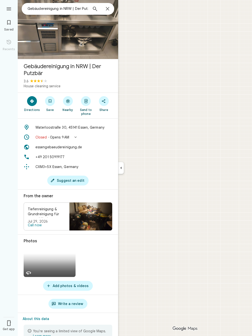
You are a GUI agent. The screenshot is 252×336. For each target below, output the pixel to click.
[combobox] (58, 9)
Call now (35, 225)
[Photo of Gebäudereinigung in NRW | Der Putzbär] (68, 29)
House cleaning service (42, 86)
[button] (68, 137)
